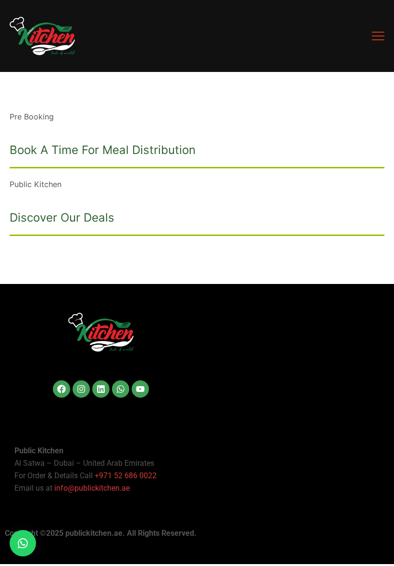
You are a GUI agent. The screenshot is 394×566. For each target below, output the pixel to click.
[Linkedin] (101, 389)
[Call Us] (23, 543)
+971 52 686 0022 (126, 475)
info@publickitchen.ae (92, 488)
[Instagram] (81, 389)
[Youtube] (140, 389)
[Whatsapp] (120, 389)
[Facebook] (61, 389)
